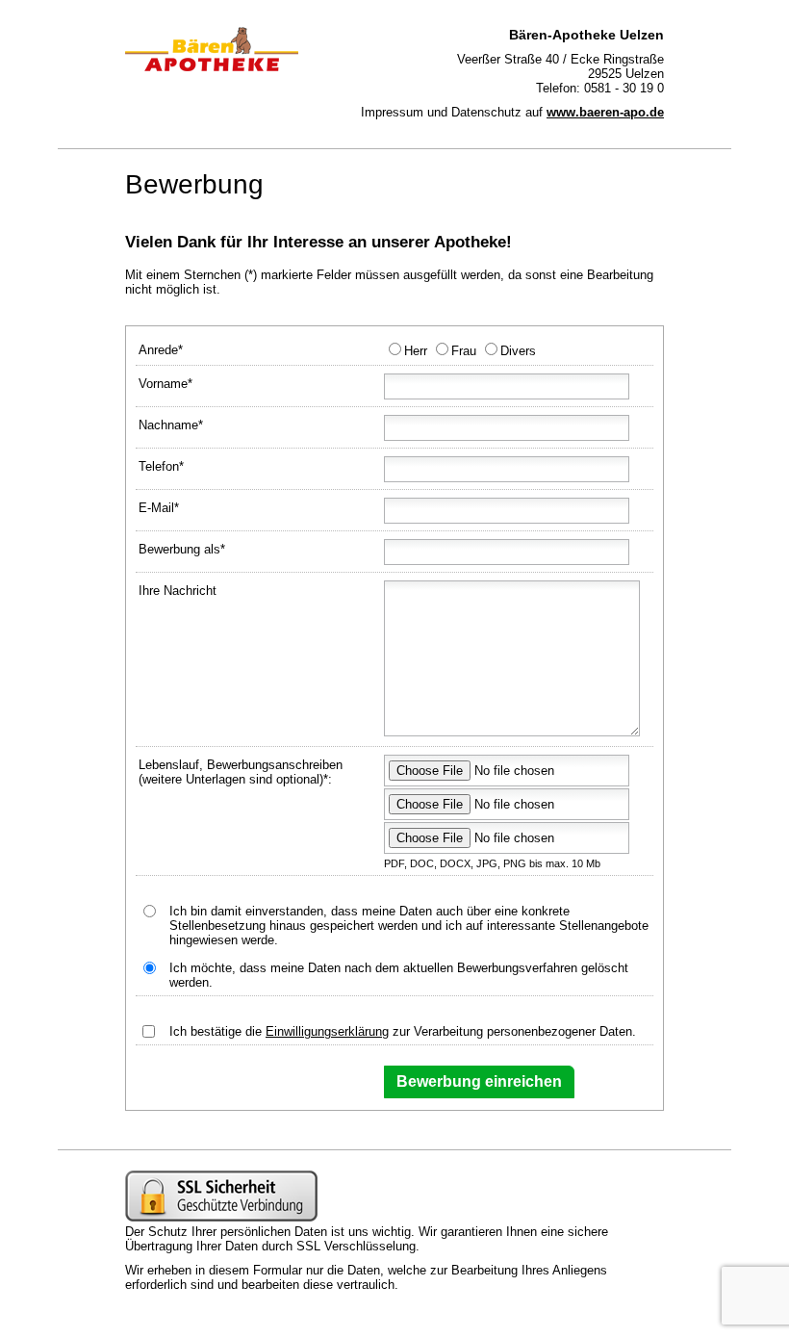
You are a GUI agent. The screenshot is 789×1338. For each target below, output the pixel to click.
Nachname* (171, 425)
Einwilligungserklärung (327, 1031)
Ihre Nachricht (177, 590)
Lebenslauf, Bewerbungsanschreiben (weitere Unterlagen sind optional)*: (241, 772)
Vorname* (165, 383)
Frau (463, 351)
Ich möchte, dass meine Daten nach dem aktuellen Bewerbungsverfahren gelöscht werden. (398, 975)
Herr (415, 351)
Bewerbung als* (182, 549)
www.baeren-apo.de (605, 112)
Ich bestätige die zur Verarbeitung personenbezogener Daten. (402, 1031)
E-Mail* (159, 508)
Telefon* (161, 466)
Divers (518, 351)
